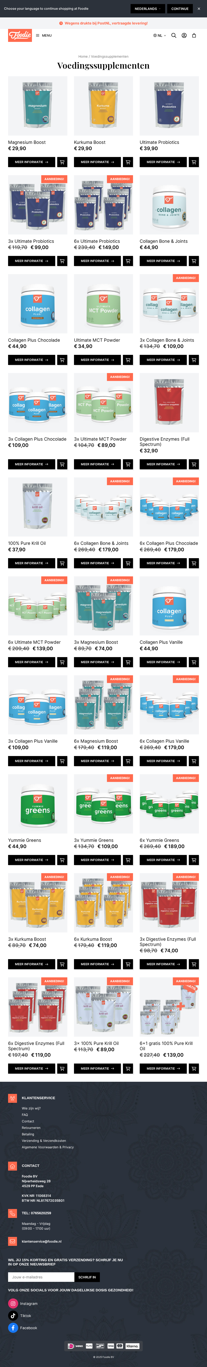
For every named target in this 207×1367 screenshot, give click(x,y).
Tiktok (25, 1316)
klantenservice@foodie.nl (41, 1241)
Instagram (29, 1303)
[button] (160, 35)
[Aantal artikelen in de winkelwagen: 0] (194, 35)
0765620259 (41, 1213)
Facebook (28, 1328)
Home (83, 56)
